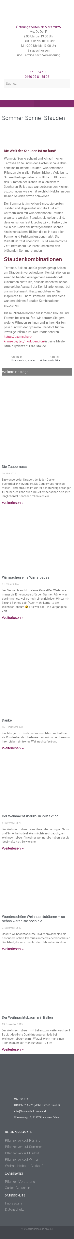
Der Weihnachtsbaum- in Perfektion (30, 816)
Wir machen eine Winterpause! (26, 577)
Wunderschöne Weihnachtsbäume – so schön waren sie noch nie (33, 919)
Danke (7, 720)
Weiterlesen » (13, 503)
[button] (37, 103)
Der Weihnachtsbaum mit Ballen (27, 1017)
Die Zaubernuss (14, 467)
